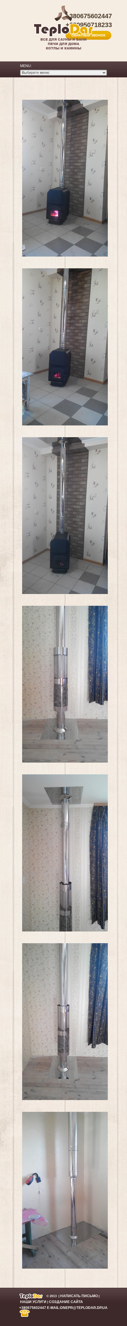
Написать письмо (79, 1296)
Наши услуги (33, 1302)
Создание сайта (66, 1302)
